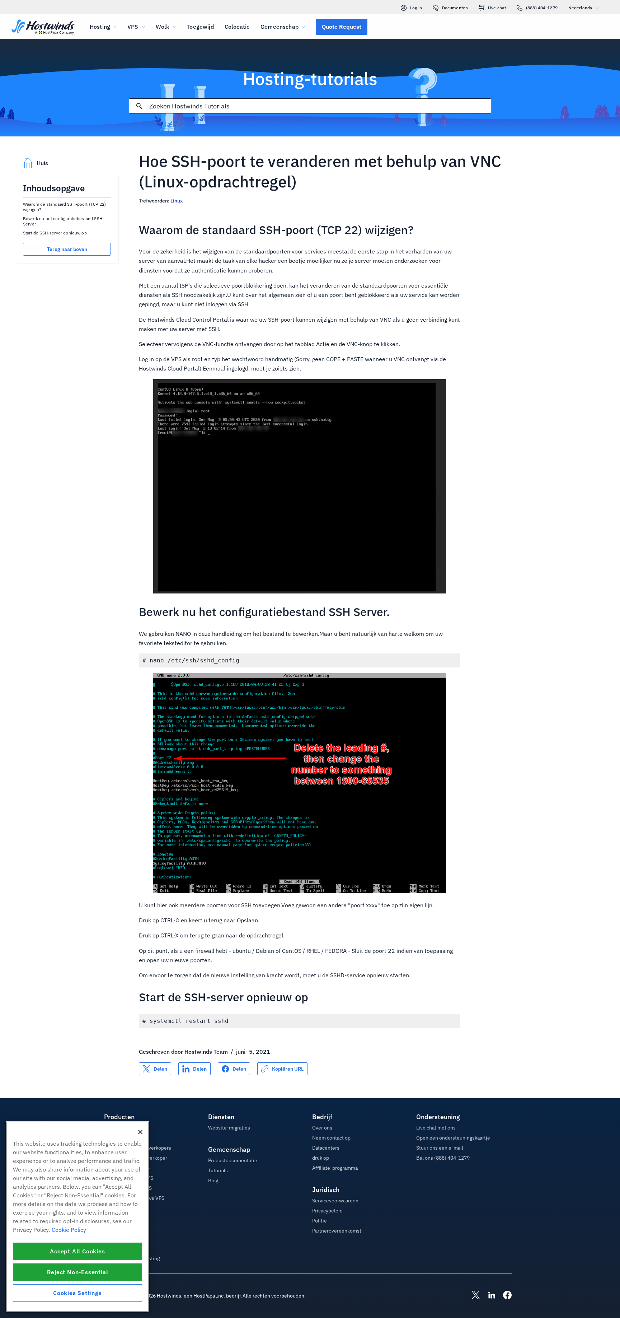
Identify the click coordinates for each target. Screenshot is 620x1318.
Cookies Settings (77, 1292)
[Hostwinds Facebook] (504, 1296)
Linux (176, 200)
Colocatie (237, 26)
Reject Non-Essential (77, 1272)
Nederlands (580, 7)
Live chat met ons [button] (436, 1127)
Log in (416, 7)
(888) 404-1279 (542, 7)
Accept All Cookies (77, 1251)
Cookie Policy (69, 1229)
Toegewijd (200, 26)
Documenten (455, 7)
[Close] (140, 1132)
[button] (341, 26)
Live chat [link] (497, 7)
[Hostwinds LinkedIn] (488, 1296)
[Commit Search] (139, 106)
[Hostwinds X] (472, 1296)
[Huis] (43, 27)
